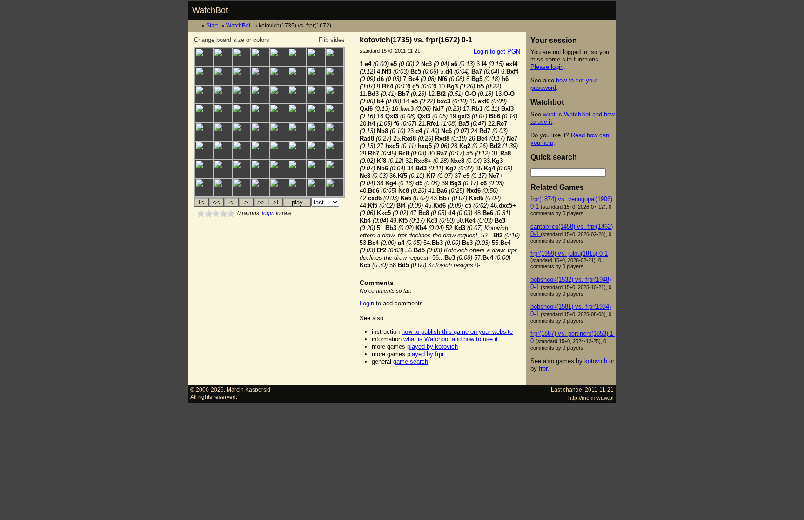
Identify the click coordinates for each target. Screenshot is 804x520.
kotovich (595, 361)
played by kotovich (432, 346)
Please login (546, 66)
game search (410, 361)
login (268, 213)
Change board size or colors (231, 39)
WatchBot (210, 10)
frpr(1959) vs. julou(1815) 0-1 (569, 253)
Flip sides (332, 39)
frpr (543, 368)
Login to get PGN (497, 51)
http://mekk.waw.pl (591, 398)
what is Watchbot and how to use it (450, 339)
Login (367, 303)
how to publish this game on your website (457, 331)
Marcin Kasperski (248, 389)
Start (212, 25)
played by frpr (425, 354)
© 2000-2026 (207, 389)
